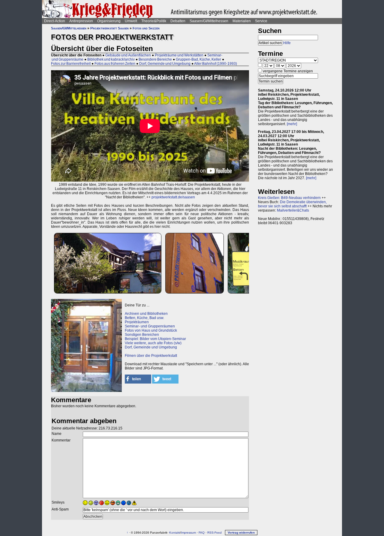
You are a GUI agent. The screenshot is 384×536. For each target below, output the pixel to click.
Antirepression (81, 21)
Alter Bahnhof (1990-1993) (215, 64)
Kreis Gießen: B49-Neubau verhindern (289, 198)
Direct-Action (54, 21)
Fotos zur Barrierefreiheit (71, 64)
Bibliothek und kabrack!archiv (111, 59)
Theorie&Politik (153, 21)
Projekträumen (137, 322)
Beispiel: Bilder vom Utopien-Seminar (155, 339)
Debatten (177, 21)
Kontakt (174, 532)
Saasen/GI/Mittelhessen (209, 21)
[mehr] (292, 124)
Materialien (241, 21)
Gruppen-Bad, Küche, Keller (198, 59)
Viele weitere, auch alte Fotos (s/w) (153, 343)
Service (261, 21)
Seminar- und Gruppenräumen (150, 326)
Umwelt (131, 21)
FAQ (202, 532)
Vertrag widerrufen (241, 532)
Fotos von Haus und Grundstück (151, 330)
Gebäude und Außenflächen (128, 55)
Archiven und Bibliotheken (146, 314)
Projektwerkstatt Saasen (109, 28)
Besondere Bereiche (155, 59)
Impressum (188, 532)
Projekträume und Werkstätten (179, 55)
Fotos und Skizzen (146, 28)
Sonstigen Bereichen (142, 335)
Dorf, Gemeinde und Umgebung (164, 64)
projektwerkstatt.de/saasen (173, 197)
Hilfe (287, 43)
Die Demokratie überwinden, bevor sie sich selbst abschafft (292, 204)
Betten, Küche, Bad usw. (144, 318)
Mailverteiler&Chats (293, 210)
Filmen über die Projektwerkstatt (151, 356)
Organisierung (109, 21)
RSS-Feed (214, 532)
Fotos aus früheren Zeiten (114, 64)
